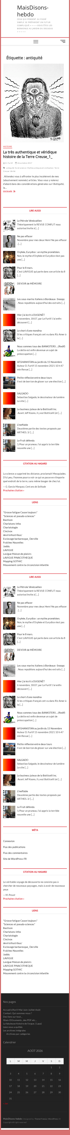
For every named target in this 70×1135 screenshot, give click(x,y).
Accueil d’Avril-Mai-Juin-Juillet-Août (21, 1009)
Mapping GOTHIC (12, 561)
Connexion (8, 841)
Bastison (8, 519)
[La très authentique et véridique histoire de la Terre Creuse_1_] (35, 103)
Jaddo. (6, 546)
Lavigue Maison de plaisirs (17, 553)
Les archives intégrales (14, 1030)
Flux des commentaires (15, 852)
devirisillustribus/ (12, 534)
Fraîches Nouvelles (13, 542)
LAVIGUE (8, 550)
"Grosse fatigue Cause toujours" (20, 512)
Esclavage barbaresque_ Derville (20, 538)
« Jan (5, 1103)
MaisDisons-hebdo (33, 11)
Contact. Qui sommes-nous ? (17, 1013)
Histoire (7, 146)
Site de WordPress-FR (15, 858)
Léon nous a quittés (12, 1027)
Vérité (12, 171)
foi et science (20, 168)
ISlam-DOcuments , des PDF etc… (20, 1020)
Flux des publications (14, 846)
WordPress (53, 1119)
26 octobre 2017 (24, 163)
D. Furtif (9, 163)
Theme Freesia (41, 1119)
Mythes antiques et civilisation (40, 168)
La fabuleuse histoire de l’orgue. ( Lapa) (22, 1023)
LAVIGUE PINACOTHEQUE (18, 557)
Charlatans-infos (12, 523)
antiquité (10, 168)
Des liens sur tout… (12, 1016)
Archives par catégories (18, 1033)
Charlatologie (10, 527)
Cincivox (7, 531)
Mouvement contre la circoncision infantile (26, 564)
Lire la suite (12, 191)
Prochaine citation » (13, 490)
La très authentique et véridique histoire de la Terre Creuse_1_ (30, 154)
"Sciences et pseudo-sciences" (19, 516)
